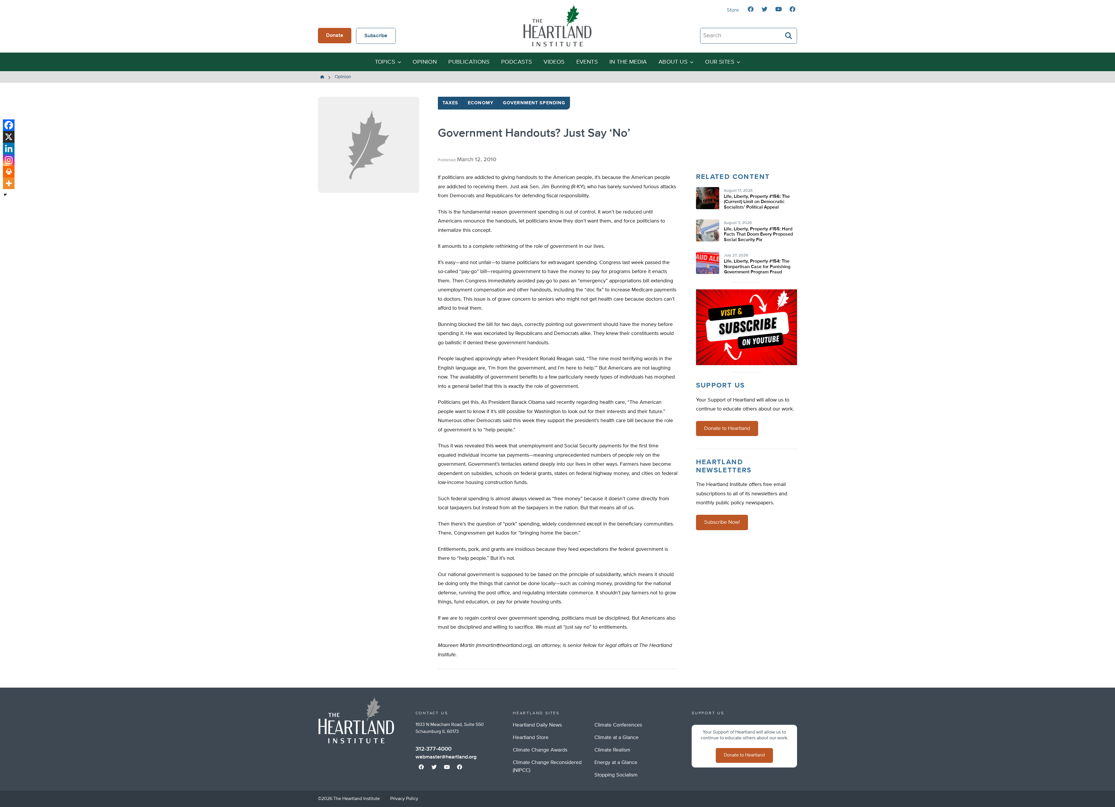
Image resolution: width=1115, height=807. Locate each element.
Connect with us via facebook (750, 9)
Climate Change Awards (540, 750)
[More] (9, 183)
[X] (9, 137)
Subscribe (375, 35)
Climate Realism (612, 750)
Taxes (450, 103)
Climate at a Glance (616, 737)
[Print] (9, 171)
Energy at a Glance (615, 762)
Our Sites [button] (719, 62)
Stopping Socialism (616, 775)
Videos (554, 62)
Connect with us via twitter (764, 9)
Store (733, 10)
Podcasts (516, 62)
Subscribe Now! (722, 522)
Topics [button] (385, 62)
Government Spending (534, 103)
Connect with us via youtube (778, 9)
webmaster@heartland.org (446, 757)
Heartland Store (530, 737)
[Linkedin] (9, 148)
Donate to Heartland (727, 428)
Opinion (425, 62)
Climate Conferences (618, 725)
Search (789, 35)
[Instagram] (9, 160)
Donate (334, 35)
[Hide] (5, 194)
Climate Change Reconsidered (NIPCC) (547, 766)
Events (587, 62)
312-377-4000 (434, 749)
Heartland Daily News (537, 725)
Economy (480, 103)
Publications (469, 62)
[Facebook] (9, 125)
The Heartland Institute (557, 25)
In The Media (628, 62)
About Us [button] (673, 62)
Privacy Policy (404, 799)
